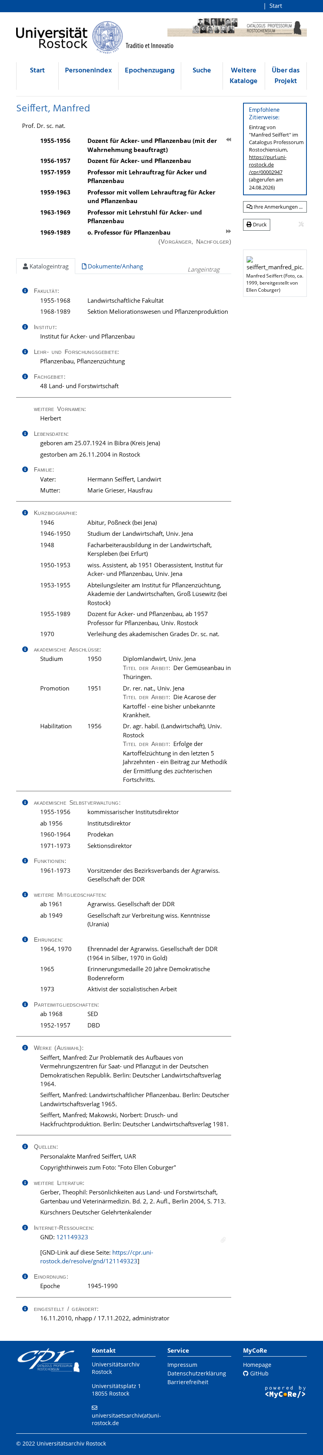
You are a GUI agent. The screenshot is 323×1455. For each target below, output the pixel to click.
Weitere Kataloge (244, 76)
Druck (259, 224)
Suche (202, 70)
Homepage (257, 1364)
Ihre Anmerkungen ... (277, 206)
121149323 (72, 1237)
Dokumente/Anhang (114, 266)
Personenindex (88, 70)
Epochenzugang (149, 70)
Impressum (182, 1364)
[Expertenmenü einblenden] (301, 224)
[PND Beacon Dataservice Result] (223, 1240)
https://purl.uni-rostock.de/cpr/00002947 (267, 165)
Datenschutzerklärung (196, 1373)
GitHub (259, 1373)
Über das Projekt (286, 76)
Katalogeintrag (48, 266)
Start (275, 5)
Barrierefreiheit (187, 1382)
